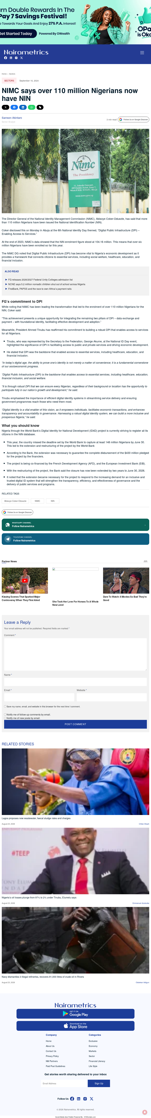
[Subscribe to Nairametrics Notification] (144, 1112)
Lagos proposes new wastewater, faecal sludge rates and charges (36, 818)
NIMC (37, 500)
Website (82, 690)
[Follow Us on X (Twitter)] (92, 1098)
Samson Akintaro (12, 117)
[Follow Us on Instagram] (85, 1098)
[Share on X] (5, 107)
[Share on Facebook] (14, 107)
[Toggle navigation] (142, 53)
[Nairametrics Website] (26, 52)
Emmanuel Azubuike (141, 903)
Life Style (93, 1066)
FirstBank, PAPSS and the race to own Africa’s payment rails (40, 288)
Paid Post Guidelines (55, 1066)
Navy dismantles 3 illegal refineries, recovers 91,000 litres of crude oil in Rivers (43, 976)
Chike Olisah (144, 824)
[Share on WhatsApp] (31, 107)
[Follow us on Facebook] (5, 57)
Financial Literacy (97, 1061)
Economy (93, 1046)
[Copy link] (40, 107)
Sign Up (99, 1083)
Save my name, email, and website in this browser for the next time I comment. (43, 706)
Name (8, 674)
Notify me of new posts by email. (23, 718)
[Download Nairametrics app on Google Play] (75, 1014)
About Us (50, 1046)
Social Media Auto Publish (64, 1117)
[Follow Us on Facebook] (72, 1098)
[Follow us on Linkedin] (10, 57)
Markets (92, 1051)
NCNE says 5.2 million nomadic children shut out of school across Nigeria (46, 284)
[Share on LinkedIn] (23, 107)
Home (4, 73)
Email (8, 690)
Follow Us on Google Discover (136, 119)
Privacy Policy (52, 1056)
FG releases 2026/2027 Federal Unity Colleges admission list (40, 279)
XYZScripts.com (90, 1117)
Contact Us (51, 1051)
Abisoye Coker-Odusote (15, 500)
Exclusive (93, 1040)
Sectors (12, 73)
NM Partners (52, 1061)
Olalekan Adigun (142, 982)
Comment (10, 635)
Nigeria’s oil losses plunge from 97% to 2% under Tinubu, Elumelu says (39, 897)
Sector (92, 1056)
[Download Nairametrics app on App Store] (75, 1026)
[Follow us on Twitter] (21, 57)
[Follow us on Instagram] (16, 57)
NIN (52, 500)
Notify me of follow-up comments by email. (29, 714)
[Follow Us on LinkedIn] (79, 1098)
